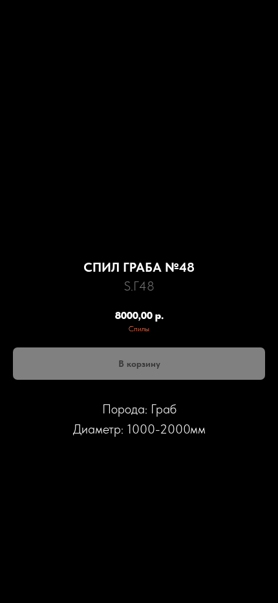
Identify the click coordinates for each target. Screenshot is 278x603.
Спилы (139, 328)
